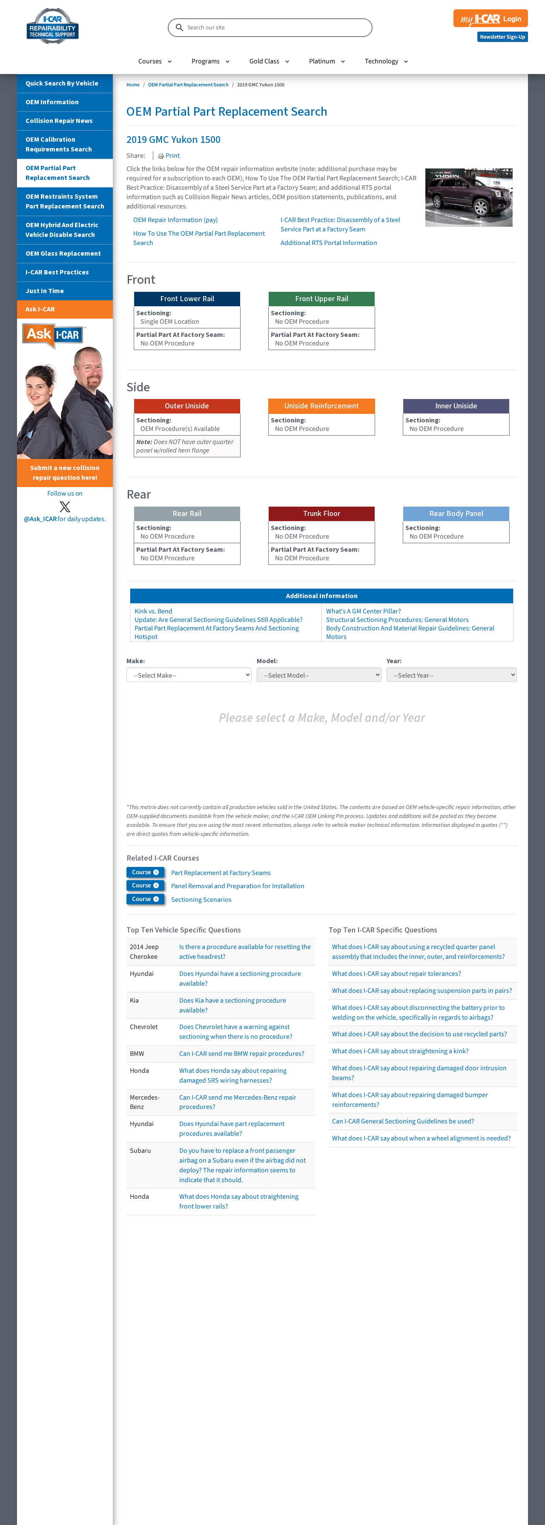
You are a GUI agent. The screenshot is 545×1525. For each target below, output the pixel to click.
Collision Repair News (59, 120)
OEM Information (52, 102)
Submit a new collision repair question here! (65, 472)
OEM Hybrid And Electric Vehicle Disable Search (62, 229)
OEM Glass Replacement (63, 253)
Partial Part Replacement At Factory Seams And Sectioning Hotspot (217, 632)
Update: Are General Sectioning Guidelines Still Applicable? (219, 619)
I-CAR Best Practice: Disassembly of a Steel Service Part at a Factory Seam (340, 224)
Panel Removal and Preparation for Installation (237, 886)
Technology (381, 61)
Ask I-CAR (40, 309)
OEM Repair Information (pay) (175, 220)
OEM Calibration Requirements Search (59, 144)
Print (172, 155)
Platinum (322, 61)
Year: (394, 661)
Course (142, 872)
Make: (135, 661)
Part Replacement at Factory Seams (221, 873)
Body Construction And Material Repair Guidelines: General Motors (410, 632)
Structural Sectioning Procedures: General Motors (397, 619)
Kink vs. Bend (153, 611)
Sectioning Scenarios (201, 899)
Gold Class (264, 61)
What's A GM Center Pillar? (363, 611)
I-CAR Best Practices (57, 272)
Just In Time (45, 291)
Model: (267, 661)
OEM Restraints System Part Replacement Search (65, 201)
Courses (150, 61)
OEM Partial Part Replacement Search (58, 172)
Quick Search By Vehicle (62, 83)
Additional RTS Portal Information (329, 243)
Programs (206, 61)
